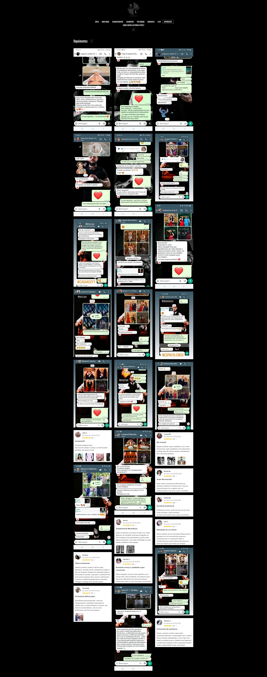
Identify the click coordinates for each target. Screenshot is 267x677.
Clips (159, 22)
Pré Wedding (140, 22)
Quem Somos (105, 22)
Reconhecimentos (117, 22)
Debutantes (151, 22)
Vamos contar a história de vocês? (133, 25)
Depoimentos (168, 22)
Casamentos (130, 22)
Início (97, 22)
